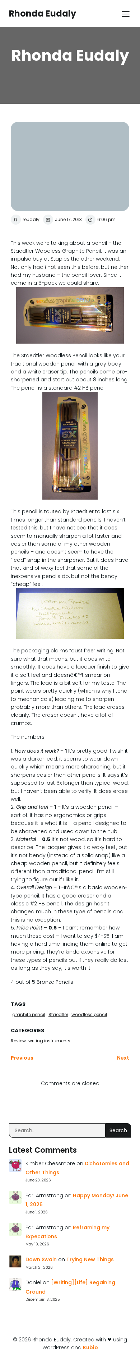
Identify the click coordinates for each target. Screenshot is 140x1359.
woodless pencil (89, 1014)
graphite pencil (28, 1014)
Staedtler (58, 1014)
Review (18, 1041)
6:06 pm (106, 219)
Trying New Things (90, 1259)
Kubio (90, 1347)
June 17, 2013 (68, 219)
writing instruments (49, 1041)
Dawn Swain (41, 1259)
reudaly (31, 219)
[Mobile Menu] (125, 13)
